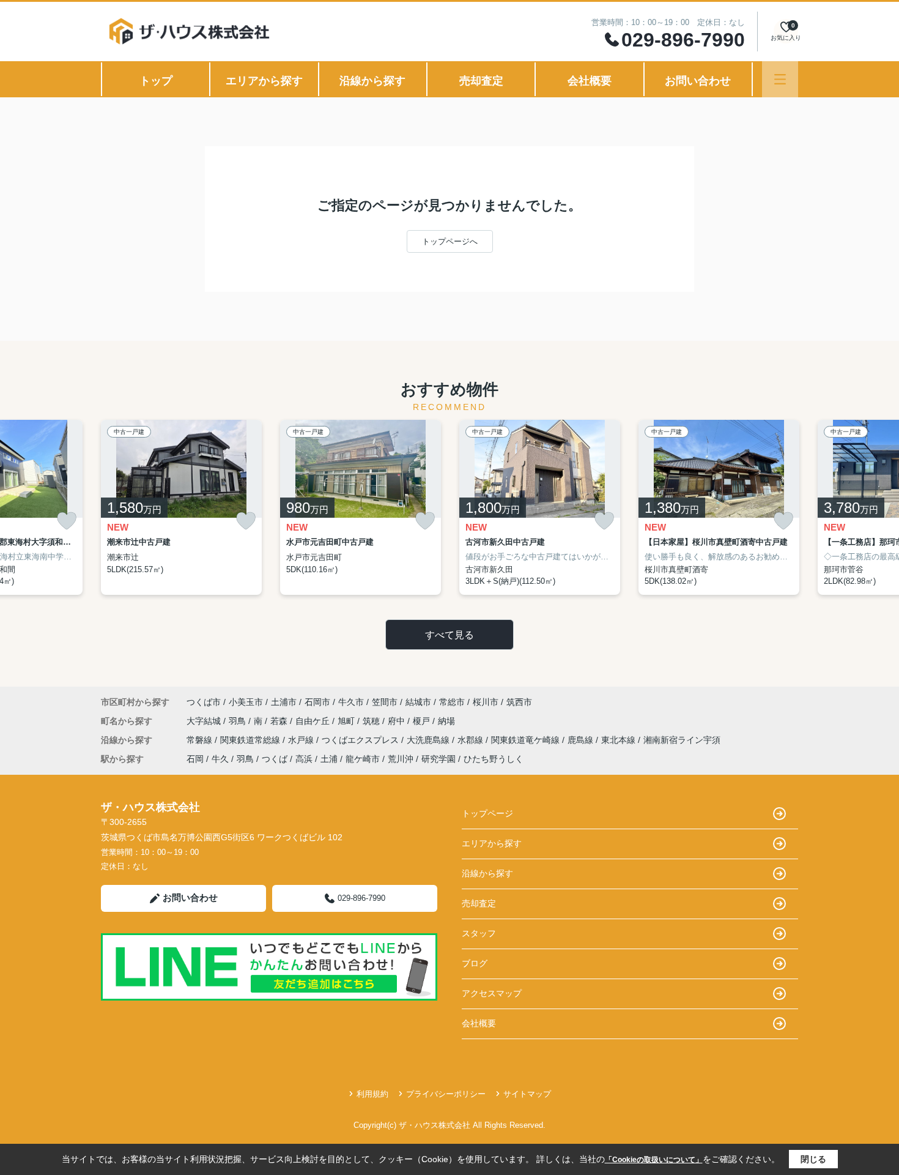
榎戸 (422, 721)
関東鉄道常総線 (251, 740)
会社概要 (590, 81)
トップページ (487, 813)
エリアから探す (264, 81)
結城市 (418, 702)
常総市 (452, 702)
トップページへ (450, 241)
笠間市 (385, 702)
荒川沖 (400, 759)
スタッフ (479, 933)
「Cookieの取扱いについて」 (654, 1159)
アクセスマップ (492, 993)
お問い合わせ (698, 81)
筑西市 (519, 702)
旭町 (347, 721)
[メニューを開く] (780, 79)
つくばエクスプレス (361, 740)
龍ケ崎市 (363, 759)
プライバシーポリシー (446, 1094)
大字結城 (205, 721)
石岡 (195, 759)
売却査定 (481, 81)
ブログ (474, 963)
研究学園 (438, 759)
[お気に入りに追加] (66, 521)
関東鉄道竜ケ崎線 (526, 740)
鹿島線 (582, 740)
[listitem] (181, 507)
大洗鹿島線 (429, 740)
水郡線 (471, 740)
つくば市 (204, 702)
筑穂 (372, 721)
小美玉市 (246, 702)
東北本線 (619, 740)
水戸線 (302, 740)
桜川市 (485, 702)
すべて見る (449, 635)
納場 (446, 721)
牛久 (220, 759)
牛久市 (351, 702)
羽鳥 (238, 721)
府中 (397, 721)
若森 (280, 721)
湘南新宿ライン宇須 (681, 740)
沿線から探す (372, 81)
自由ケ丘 (313, 721)
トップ (155, 81)
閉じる (813, 1159)
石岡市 (317, 702)
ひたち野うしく (493, 759)
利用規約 (372, 1094)
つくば (274, 759)
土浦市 (284, 702)
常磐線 (201, 740)
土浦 (329, 759)
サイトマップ (527, 1094)
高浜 (304, 759)
